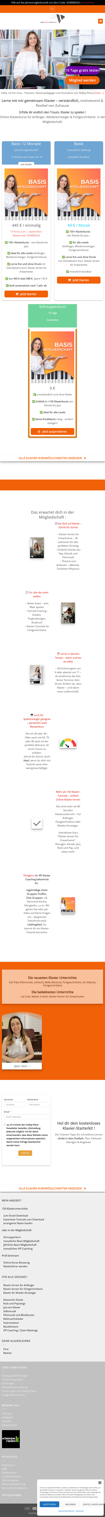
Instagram (8, 1417)
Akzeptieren (49, 1504)
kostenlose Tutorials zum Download (23, 1219)
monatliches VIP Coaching (18, 1248)
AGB (4, 1468)
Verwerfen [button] (88, 2)
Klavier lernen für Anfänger (18, 1285)
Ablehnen (70, 1504)
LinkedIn (7, 1421)
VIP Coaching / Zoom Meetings (20, 1330)
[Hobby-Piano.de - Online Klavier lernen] (52, 21)
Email (6, 1111)
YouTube (7, 1413)
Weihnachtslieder (13, 1318)
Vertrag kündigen (12, 1494)
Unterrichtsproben (12, 1379)
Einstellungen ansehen (92, 1504)
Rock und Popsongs (14, 1303)
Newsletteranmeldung (15, 1387)
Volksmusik (9, 1311)
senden (25, 1153)
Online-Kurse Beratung (16, 1262)
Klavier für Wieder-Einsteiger (19, 1292)
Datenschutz (9, 1472)
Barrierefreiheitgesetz (14, 1488)
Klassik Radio (9, 1425)
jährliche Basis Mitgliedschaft (19, 1244)
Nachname (32, 1099)
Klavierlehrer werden (15, 1266)
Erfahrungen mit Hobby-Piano (19, 1391)
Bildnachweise (10, 1480)
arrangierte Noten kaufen (18, 1223)
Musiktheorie (10, 1326)
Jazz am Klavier (11, 1307)
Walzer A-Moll (40, 996)
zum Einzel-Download (15, 1215)
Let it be (25, 996)
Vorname (8, 1099)
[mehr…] (99, 92)
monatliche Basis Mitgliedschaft (21, 1241)
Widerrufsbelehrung (13, 1484)
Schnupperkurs (12, 1237)
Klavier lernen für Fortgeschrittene (23, 1288)
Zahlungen (8, 1383)
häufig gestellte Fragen (15, 1375)
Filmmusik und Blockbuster (18, 1315)
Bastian (7, 1352)
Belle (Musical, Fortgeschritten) (63, 982)
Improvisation (11, 1322)
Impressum (80, 1511)
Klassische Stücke (13, 1299)
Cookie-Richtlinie (11, 1476)
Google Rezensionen (13, 1394)
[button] (100, 1482)
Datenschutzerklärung (66, 1511)
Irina (5, 1349)
